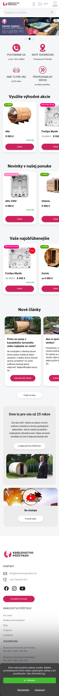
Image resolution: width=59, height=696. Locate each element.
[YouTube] (22, 588)
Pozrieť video (30, 519)
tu (44, 673)
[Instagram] (14, 588)
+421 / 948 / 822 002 (17, 651)
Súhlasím (31, 680)
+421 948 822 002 (18, 579)
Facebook (8, 635)
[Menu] (55, 4)
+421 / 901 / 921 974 (17, 660)
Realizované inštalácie (14, 620)
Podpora (7, 630)
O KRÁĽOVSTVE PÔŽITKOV (29, 446)
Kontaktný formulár (19, 599)
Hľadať (52, 12)
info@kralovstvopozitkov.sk (23, 573)
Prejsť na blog (29, 395)
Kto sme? (7, 615)
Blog (5, 625)
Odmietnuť (40, 690)
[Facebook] (6, 588)
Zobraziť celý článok (22, 378)
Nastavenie (23, 690)
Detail (19, 147)
